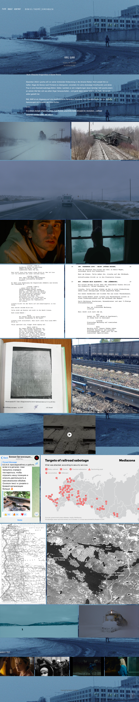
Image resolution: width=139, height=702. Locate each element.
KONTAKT (17, 9)
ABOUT (10, 9)
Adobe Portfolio (73, 690)
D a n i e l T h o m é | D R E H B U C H (39, 9)
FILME (4, 8)
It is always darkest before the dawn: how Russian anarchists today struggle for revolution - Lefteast (64, 111)
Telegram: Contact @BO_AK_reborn (39, 115)
